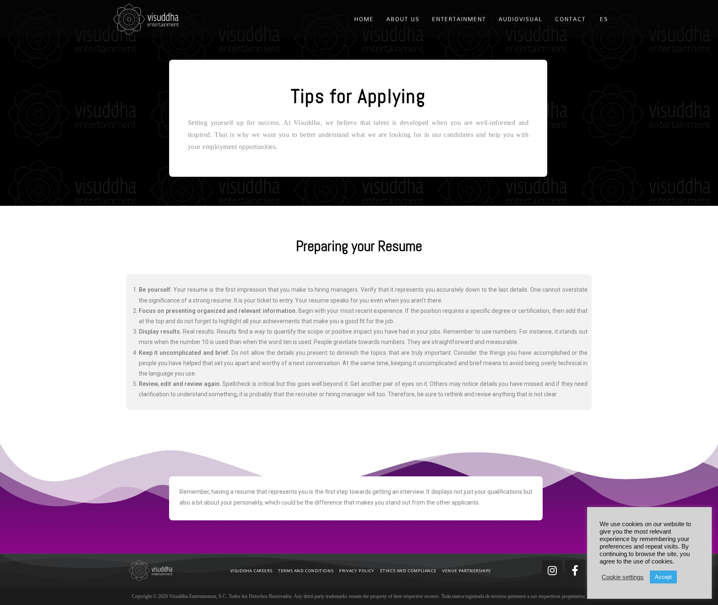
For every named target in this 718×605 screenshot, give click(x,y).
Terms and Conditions (305, 570)
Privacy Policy (356, 570)
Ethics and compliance (408, 570)
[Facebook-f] (575, 570)
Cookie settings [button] (623, 577)
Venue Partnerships (466, 570)
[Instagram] (552, 570)
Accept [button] (663, 577)
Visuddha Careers (251, 570)
